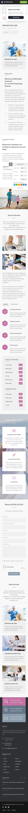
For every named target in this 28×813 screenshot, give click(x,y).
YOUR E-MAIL (5, 537)
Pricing (16, 758)
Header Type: (17, 168)
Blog (5, 764)
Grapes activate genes (16, 333)
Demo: (15, 179)
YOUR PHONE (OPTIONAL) (8, 523)
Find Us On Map (16, 702)
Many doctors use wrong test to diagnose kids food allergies (14, 782)
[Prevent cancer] (5, 347)
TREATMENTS (14, 304)
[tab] (5, 166)
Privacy (4, 810)
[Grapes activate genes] (5, 335)
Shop (5, 769)
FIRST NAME (4, 516)
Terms (8, 810)
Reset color (20, 188)
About (5, 758)
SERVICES (5, 304)
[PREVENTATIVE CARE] (14, 613)
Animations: (16, 175)
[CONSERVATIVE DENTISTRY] (14, 643)
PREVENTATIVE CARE (11, 623)
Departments (18, 761)
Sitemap (14, 810)
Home (3, 28)
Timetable (17, 764)
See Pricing (16, 17)
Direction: (16, 171)
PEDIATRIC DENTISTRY (11, 684)
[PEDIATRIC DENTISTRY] (14, 673)
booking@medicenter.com (11, 748)
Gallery (17, 766)
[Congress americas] (5, 323)
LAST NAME (4, 530)
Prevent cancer (14, 345)
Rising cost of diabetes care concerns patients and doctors (14, 788)
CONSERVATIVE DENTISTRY (13, 653)
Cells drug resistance (15, 309)
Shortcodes (6, 772)
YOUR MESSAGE (5, 544)
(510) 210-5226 (8, 745)
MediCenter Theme (10, 804)
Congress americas (15, 321)
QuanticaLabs (5, 2)
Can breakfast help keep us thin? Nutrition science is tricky (14, 794)
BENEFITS (5, 167)
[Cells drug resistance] (5, 311)
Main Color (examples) (19, 182)
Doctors (5, 761)
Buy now (23, 2)
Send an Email (16, 719)
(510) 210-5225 (16, 710)
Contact (17, 769)
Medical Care (7, 766)
